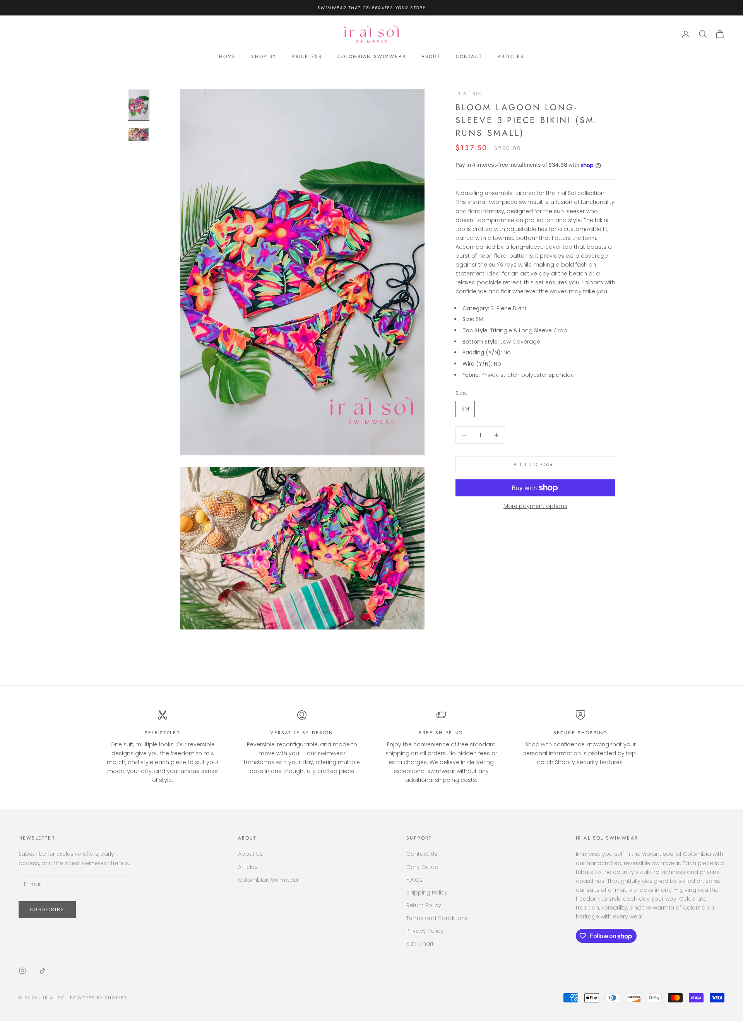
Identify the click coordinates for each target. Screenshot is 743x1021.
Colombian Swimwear (268, 880)
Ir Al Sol (469, 93)
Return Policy (423, 905)
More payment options (535, 506)
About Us (250, 854)
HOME (227, 56)
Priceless (307, 56)
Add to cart (535, 464)
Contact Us (421, 854)
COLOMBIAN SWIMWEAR (371, 56)
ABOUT (430, 56)
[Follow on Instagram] (22, 971)
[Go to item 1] (138, 105)
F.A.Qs (414, 880)
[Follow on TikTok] (42, 971)
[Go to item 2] (138, 134)
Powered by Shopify (99, 998)
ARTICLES (511, 56)
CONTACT (469, 56)
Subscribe (47, 909)
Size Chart (420, 943)
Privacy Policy (424, 931)
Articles (248, 867)
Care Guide (422, 867)
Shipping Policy (427, 892)
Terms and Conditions (437, 918)
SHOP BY (263, 56)
